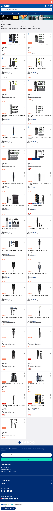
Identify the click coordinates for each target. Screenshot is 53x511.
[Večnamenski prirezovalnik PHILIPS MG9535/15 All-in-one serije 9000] (39, 91)
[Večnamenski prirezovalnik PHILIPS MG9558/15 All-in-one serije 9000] (39, 136)
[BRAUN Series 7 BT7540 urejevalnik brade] (39, 160)
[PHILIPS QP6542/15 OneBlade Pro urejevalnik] (39, 67)
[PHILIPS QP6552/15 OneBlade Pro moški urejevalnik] (13, 91)
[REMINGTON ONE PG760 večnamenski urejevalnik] (13, 360)
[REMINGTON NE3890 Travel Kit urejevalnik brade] (39, 382)
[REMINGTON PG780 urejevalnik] (13, 337)
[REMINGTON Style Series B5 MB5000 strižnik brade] (13, 293)
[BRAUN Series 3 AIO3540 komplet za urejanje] (13, 44)
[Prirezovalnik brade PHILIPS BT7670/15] (13, 226)
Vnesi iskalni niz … (11, 9)
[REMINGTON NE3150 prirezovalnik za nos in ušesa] (39, 337)
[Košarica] (51, 6)
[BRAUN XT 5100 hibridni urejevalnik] (39, 204)
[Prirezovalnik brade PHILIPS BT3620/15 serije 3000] (13, 315)
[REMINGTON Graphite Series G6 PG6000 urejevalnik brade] (13, 182)
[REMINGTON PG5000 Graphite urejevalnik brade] (39, 249)
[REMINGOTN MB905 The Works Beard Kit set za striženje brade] (13, 382)
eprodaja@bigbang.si (6, 469)
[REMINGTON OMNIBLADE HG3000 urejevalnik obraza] (39, 315)
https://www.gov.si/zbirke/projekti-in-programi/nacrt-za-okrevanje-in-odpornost (16, 507)
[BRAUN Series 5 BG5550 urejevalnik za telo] (39, 405)
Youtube (8, 491)
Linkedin (11, 491)
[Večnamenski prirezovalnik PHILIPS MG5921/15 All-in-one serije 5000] (13, 113)
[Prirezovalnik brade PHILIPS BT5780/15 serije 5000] (13, 249)
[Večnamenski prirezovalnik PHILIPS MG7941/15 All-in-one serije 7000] (13, 160)
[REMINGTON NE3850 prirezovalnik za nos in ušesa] (13, 136)
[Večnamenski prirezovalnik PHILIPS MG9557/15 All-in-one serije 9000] (39, 44)
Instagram (4, 491)
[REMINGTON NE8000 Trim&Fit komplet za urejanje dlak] (13, 204)
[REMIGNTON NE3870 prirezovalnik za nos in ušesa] (39, 226)
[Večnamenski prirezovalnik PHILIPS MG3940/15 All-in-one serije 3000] (39, 182)
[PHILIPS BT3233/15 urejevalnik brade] (39, 360)
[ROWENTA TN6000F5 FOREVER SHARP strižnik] (13, 428)
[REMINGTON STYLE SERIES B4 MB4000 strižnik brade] (13, 271)
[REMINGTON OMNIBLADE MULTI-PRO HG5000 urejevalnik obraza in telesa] (13, 405)
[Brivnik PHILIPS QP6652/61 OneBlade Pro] (13, 67)
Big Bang (8, 48)
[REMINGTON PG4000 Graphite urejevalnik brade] (39, 271)
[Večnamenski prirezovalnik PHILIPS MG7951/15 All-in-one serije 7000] (39, 113)
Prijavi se (26, 459)
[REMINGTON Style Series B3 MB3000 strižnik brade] (39, 293)
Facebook (1, 491)
